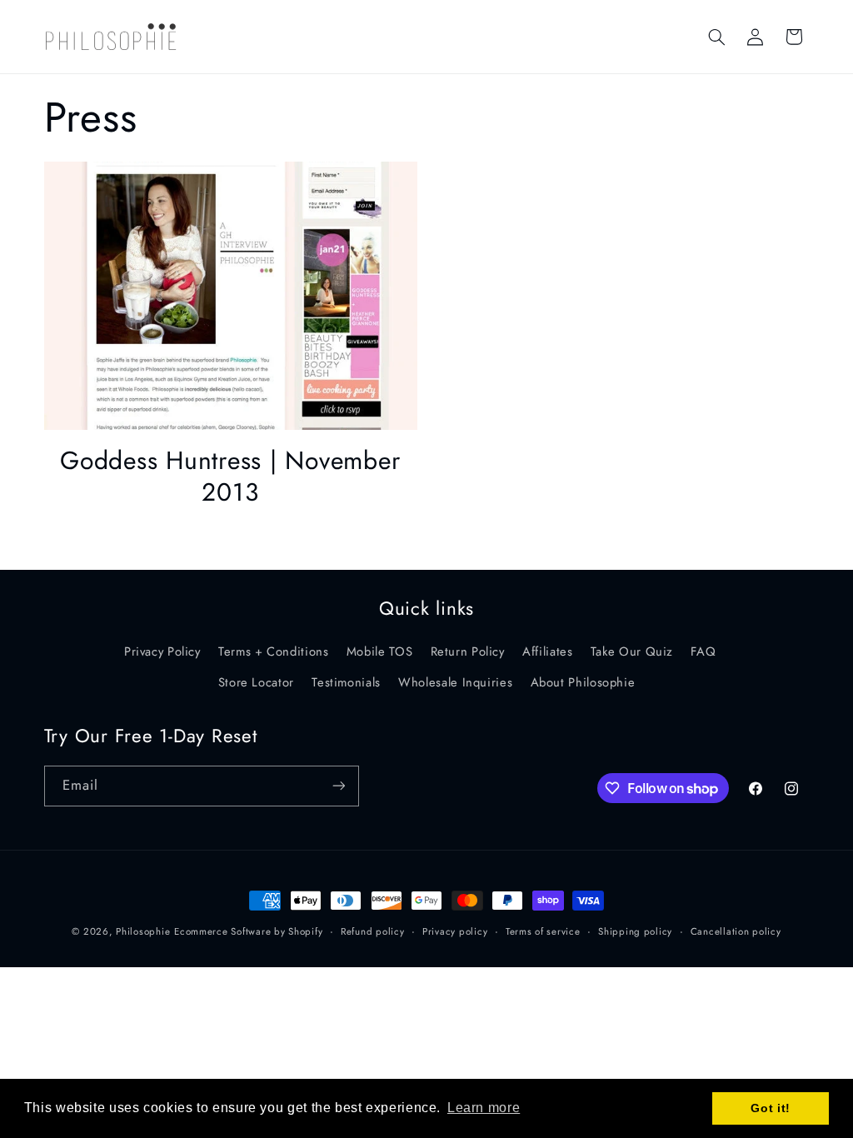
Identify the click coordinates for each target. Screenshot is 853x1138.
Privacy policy (454, 931)
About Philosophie (583, 682)
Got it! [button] (770, 1108)
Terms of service (543, 931)
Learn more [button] (483, 1108)
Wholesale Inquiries (455, 682)
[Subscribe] (338, 786)
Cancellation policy (736, 931)
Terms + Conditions (273, 651)
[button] (716, 36)
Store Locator (256, 682)
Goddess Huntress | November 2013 (230, 476)
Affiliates (547, 651)
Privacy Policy (162, 651)
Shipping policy (635, 931)
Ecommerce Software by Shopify (248, 931)
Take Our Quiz (632, 651)
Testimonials (346, 682)
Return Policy (468, 651)
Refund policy (373, 931)
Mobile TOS (379, 651)
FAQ (703, 651)
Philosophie (143, 931)
